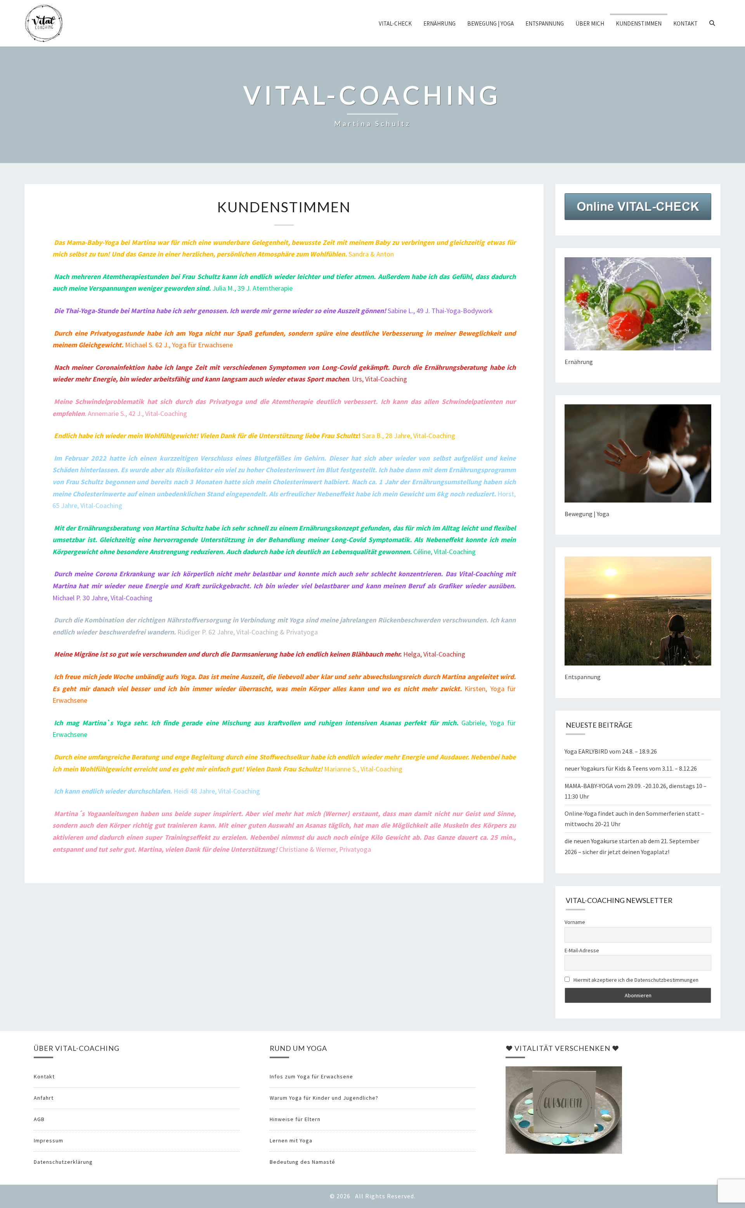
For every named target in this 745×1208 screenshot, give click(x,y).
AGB (39, 1119)
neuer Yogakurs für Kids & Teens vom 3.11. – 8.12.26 (631, 768)
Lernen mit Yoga (291, 1140)
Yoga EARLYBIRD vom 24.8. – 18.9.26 (611, 751)
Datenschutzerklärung (63, 1161)
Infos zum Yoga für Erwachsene (311, 1076)
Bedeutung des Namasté (302, 1161)
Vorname (575, 922)
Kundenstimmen (639, 23)
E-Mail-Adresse (582, 950)
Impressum (48, 1140)
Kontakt (685, 23)
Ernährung (439, 23)
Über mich (589, 23)
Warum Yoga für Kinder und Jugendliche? (324, 1097)
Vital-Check (395, 23)
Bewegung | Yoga (490, 23)
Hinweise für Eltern (295, 1119)
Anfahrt (44, 1097)
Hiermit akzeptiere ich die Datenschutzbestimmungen (635, 979)
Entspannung (544, 23)
